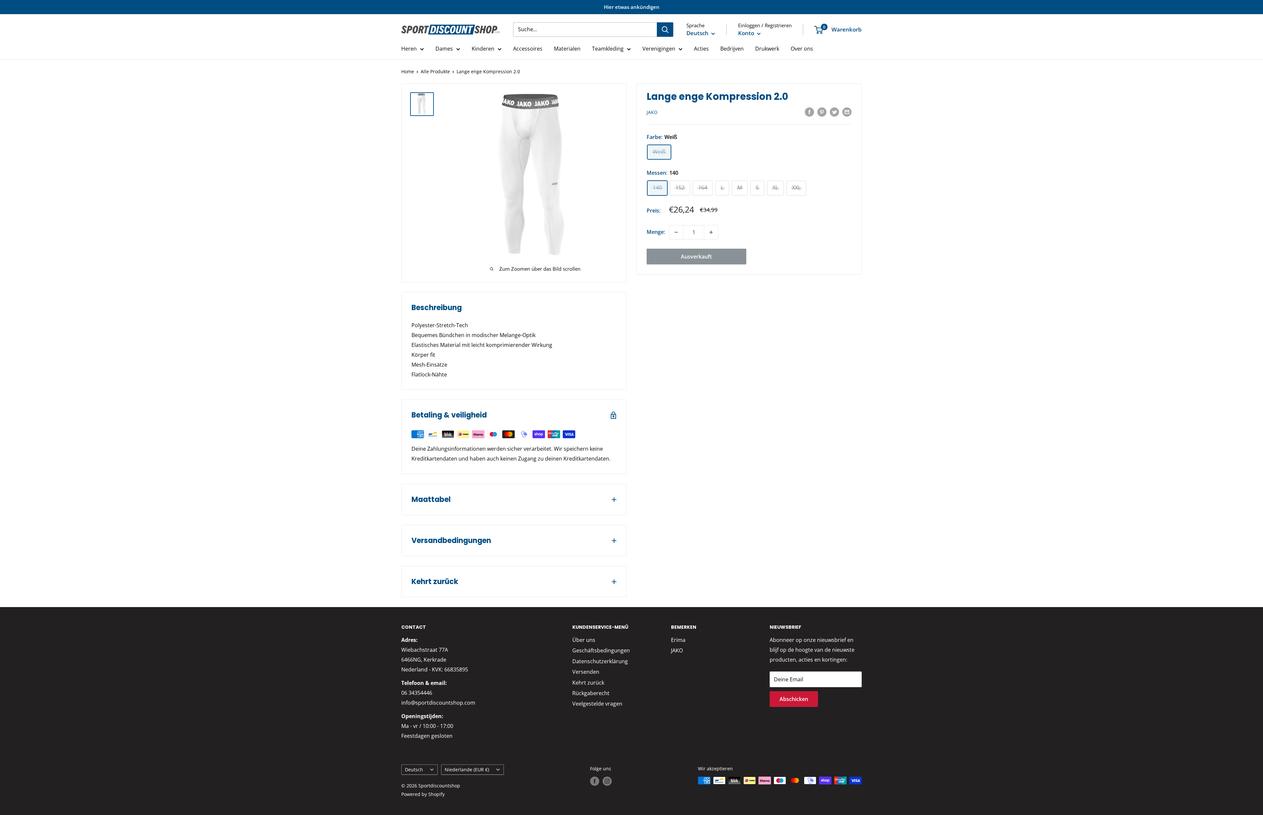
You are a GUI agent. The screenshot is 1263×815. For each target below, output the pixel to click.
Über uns (583, 640)
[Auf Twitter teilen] (834, 112)
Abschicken (794, 699)
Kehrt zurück (588, 682)
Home (407, 71)
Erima (678, 640)
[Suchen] (665, 29)
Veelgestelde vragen (597, 703)
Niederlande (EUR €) (467, 769)
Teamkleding (608, 48)
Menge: (656, 232)
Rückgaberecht (590, 693)
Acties (701, 48)
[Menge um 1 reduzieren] (676, 232)
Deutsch (414, 769)
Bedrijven (732, 48)
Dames (444, 48)
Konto (746, 33)
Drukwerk (767, 48)
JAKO (652, 112)
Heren (409, 48)
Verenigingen (658, 48)
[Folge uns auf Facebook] (594, 781)
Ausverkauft (696, 256)
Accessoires (527, 48)
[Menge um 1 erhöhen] (711, 232)
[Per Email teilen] (847, 112)
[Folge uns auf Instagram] (607, 781)
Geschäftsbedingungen (601, 650)
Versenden (585, 671)
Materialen (567, 48)
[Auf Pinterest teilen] (822, 112)
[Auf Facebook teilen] (809, 112)
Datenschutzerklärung (600, 661)
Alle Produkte (435, 71)
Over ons (802, 48)
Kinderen (483, 48)
